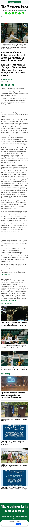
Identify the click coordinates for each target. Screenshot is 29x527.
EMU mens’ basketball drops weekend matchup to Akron (14, 323)
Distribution (24, 516)
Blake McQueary (7, 79)
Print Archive (22, 10)
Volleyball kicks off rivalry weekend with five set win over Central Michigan (14, 368)
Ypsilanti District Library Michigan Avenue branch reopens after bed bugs (14, 488)
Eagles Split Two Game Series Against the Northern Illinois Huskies (13, 346)
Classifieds (18, 516)
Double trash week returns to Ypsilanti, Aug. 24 (14, 420)
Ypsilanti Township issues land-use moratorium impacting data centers (13, 395)
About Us (4, 516)
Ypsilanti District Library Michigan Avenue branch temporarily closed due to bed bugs (14, 442)
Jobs (8, 516)
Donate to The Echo (14, 2)
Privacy (14, 518)
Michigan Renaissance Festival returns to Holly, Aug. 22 (14, 465)
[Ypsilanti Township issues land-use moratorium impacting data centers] (14, 383)
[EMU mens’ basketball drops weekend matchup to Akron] (14, 313)
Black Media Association (8, 300)
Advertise (12, 516)
